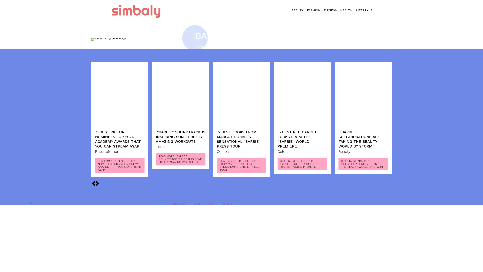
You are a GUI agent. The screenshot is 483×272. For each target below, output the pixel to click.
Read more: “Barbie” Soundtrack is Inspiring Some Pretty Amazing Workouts (180, 159)
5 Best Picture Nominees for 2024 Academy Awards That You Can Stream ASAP (118, 139)
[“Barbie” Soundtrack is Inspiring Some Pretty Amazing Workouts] (180, 96)
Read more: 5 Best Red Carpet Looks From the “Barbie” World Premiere (298, 163)
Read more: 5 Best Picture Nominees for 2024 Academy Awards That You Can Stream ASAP (119, 165)
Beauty (344, 152)
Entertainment (108, 152)
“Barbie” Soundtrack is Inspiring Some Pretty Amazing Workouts (180, 137)
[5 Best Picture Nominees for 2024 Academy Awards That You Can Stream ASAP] (120, 96)
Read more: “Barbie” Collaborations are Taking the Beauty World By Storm (362, 163)
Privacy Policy (204, 204)
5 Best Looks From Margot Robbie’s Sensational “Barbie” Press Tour (238, 139)
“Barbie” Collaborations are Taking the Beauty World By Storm (359, 139)
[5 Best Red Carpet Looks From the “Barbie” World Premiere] (302, 96)
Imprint (227, 204)
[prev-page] (97, 183)
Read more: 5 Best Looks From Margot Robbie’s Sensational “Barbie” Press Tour (240, 165)
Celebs (223, 152)
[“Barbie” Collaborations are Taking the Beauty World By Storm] (363, 96)
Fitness (162, 147)
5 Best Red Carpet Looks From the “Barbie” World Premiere (297, 139)
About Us (179, 204)
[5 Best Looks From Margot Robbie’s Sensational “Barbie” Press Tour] (241, 96)
